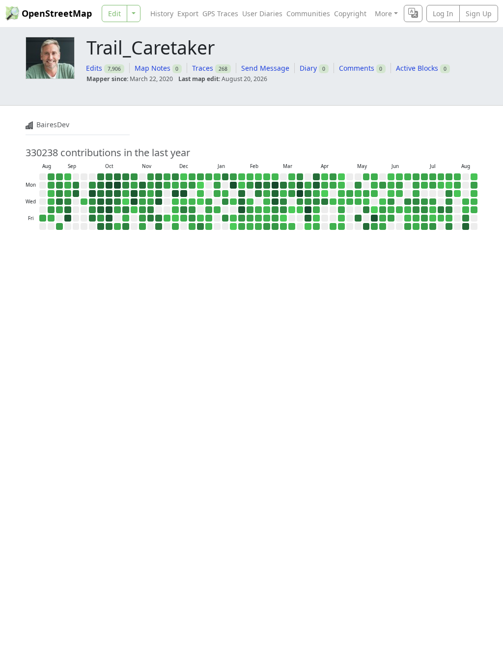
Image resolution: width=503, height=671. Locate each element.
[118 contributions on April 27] (341, 185)
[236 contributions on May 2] (341, 226)
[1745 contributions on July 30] (449, 209)
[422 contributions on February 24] (266, 193)
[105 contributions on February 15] (258, 176)
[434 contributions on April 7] (316, 193)
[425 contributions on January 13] (217, 193)
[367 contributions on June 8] (391, 185)
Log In (443, 13)
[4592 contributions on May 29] (374, 218)
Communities (308, 13)
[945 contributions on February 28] (266, 226)
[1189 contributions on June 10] (391, 201)
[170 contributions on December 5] (167, 218)
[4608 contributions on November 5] (134, 201)
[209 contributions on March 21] (291, 226)
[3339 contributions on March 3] (275, 193)
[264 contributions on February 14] (250, 226)
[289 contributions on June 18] (399, 209)
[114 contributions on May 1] (341, 218)
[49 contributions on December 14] (183, 176)
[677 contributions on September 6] (59, 226)
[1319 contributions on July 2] (416, 209)
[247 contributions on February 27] (266, 218)
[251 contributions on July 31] (449, 218)
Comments (356, 68)
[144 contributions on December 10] (175, 201)
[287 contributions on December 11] (175, 209)
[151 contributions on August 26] (51, 193)
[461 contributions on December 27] (192, 226)
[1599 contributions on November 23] (158, 176)
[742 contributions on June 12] (391, 218)
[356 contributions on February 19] (258, 209)
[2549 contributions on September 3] (59, 201)
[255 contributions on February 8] (250, 176)
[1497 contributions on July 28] (449, 193)
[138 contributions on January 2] (200, 218)
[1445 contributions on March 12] (283, 209)
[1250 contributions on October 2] (92, 209)
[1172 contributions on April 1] (308, 201)
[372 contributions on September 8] (67, 185)
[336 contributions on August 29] (51, 218)
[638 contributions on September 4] (59, 209)
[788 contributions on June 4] (382, 209)
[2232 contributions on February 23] (266, 185)
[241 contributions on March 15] (291, 176)
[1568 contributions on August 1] (449, 226)
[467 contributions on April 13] (324, 185)
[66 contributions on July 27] (449, 185)
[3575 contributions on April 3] (308, 218)
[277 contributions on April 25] (333, 226)
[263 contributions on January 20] (225, 193)
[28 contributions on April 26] (341, 176)
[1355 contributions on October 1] (92, 201)
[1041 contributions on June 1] (382, 185)
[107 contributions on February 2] (241, 185)
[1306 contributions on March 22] (300, 176)
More (383, 13)
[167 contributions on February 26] (266, 209)
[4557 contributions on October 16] (109, 209)
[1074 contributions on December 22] (192, 185)
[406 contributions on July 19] (441, 176)
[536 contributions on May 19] (366, 193)
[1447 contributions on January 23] (225, 218)
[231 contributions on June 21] (407, 176)
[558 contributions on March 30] (308, 185)
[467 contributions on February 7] (241, 226)
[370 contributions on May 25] (374, 185)
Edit (114, 13)
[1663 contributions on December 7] (175, 176)
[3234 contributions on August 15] (465, 226)
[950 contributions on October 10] (100, 218)
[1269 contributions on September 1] (59, 185)
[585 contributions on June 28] (416, 176)
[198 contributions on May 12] (358, 193)
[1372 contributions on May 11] (358, 185)
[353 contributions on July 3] (416, 218)
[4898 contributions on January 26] (233, 185)
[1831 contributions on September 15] (76, 185)
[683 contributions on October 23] (117, 209)
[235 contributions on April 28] (341, 193)
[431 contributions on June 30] (416, 193)
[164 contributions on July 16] (432, 209)
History (161, 13)
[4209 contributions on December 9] (175, 193)
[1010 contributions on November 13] (142, 209)
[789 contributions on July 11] (424, 226)
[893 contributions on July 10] (424, 218)
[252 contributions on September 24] (84, 201)
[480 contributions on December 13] (175, 226)
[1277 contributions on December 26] (192, 218)
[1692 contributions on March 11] (283, 201)
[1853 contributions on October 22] (117, 201)
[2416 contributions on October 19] (117, 176)
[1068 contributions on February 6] (241, 218)
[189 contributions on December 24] (192, 201)
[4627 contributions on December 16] (183, 193)
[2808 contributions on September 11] (67, 209)
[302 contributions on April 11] (316, 226)
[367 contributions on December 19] (183, 218)
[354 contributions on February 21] (258, 226)
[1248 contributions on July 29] (449, 201)
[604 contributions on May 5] (349, 193)
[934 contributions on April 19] (333, 176)
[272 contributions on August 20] (474, 209)
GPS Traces (220, 13)
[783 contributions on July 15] (432, 201)
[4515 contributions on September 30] (92, 193)
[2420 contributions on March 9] (283, 185)
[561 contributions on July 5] (424, 176)
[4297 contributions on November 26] (158, 201)
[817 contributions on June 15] (399, 185)
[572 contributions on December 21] (192, 176)
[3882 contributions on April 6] (316, 185)
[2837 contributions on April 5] (316, 176)
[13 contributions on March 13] (283, 218)
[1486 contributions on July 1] (416, 201)
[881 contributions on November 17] (150, 185)
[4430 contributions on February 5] (241, 209)
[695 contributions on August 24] (51, 176)
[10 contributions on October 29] (125, 201)
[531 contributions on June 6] (382, 226)
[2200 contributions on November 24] (158, 185)
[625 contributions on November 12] (142, 201)
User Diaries (262, 13)
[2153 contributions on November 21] (150, 218)
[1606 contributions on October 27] (125, 185)
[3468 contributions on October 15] (109, 201)
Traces (202, 68)
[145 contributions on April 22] (333, 201)
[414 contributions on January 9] (208, 218)
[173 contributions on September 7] (67, 176)
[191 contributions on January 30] (233, 218)
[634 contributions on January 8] (208, 209)
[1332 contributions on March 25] (300, 201)
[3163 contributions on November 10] (142, 185)
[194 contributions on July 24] (441, 218)
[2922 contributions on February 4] (241, 201)
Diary (308, 68)
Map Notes (152, 68)
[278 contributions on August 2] (457, 176)
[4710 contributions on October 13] (109, 185)
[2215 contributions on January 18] (225, 176)
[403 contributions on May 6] (349, 201)
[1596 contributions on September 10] (67, 201)
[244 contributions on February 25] (266, 201)
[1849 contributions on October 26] (125, 176)
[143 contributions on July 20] (441, 185)
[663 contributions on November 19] (150, 201)
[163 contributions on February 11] (250, 201)
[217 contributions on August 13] (465, 209)
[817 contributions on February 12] (250, 209)
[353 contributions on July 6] (424, 185)
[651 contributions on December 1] (167, 185)
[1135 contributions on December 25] (192, 209)
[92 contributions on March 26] (300, 209)
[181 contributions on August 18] (474, 193)
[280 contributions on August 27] (51, 201)
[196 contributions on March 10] (283, 193)
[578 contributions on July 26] (449, 176)
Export (187, 13)
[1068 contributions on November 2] (134, 176)
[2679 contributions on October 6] (100, 185)
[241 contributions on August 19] (474, 201)
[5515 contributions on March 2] (275, 185)
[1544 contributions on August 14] (465, 218)
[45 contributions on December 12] (175, 218)
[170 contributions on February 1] (241, 176)
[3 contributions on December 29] (200, 185)
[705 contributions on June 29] (416, 185)
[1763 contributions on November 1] (125, 226)
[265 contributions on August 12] (465, 201)
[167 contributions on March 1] (275, 176)
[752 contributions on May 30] (374, 226)
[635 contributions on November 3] (134, 185)
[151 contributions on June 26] (407, 218)
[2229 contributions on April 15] (324, 201)
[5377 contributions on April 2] (308, 209)
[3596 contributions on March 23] (300, 185)
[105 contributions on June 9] (391, 193)
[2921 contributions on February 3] (241, 193)
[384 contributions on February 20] (258, 218)
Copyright (350, 13)
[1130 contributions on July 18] (432, 226)
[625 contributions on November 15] (142, 226)
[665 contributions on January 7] (208, 201)
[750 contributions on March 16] (291, 185)
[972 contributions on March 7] (275, 226)
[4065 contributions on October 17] (109, 218)
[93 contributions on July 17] (432, 218)
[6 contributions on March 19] (291, 209)
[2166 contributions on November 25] (158, 193)
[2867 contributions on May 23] (366, 226)
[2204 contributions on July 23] (441, 209)
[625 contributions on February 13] (250, 218)
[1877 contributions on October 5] (100, 176)
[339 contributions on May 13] (358, 201)
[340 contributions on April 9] (316, 209)
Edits (94, 68)
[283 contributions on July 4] (416, 226)
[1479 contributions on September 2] (59, 193)
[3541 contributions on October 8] (100, 201)
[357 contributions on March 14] (283, 226)
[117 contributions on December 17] (183, 201)
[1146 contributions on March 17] (291, 193)
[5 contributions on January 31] (233, 226)
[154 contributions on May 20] (366, 201)
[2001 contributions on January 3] (200, 226)
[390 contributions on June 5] (382, 218)
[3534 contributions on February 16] (258, 185)
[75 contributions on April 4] (308, 226)
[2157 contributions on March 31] (308, 193)
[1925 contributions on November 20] (150, 209)
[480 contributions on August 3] (457, 185)
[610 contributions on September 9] (67, 193)
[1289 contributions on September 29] (92, 185)
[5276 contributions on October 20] (117, 185)
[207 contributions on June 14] (399, 176)
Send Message (265, 68)
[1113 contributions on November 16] (150, 176)
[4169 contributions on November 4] (134, 193)
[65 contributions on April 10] (316, 218)
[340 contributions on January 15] (217, 209)
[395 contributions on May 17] (366, 176)
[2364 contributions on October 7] (100, 193)
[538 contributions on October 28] (125, 193)
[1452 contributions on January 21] (225, 201)
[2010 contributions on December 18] (183, 209)
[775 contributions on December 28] (200, 176)
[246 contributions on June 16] (399, 193)
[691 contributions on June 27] (407, 226)
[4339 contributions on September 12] (67, 218)
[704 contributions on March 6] (275, 218)
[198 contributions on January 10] (208, 226)
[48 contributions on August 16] (474, 176)
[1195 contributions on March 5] (275, 209)
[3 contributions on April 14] (324, 193)
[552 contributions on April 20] (333, 185)
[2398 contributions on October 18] (109, 226)
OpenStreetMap (57, 13)
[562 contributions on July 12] (432, 176)
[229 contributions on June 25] (407, 209)
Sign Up (479, 13)
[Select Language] (413, 13)
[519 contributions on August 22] (42, 218)
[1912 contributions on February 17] (258, 193)
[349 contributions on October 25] (117, 226)
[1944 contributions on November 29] (158, 226)
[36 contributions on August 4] (457, 193)
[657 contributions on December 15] (183, 185)
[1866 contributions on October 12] (109, 176)
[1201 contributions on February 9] (250, 185)
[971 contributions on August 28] (51, 209)
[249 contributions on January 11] (217, 176)
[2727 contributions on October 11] (100, 226)
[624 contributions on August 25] (51, 185)
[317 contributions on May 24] (374, 176)
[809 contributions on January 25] (233, 176)
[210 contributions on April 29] (341, 201)
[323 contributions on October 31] (125, 218)
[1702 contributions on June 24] (407, 201)
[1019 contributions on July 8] (424, 201)
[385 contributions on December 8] (175, 185)
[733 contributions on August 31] (59, 176)
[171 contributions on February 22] (266, 176)
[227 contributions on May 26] (374, 193)
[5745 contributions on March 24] (300, 193)
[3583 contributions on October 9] (100, 209)
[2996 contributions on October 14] (109, 193)
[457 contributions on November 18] (150, 193)
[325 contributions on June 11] (391, 209)
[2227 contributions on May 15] (358, 218)
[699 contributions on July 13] (432, 185)
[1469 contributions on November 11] (142, 193)
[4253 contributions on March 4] (275, 201)
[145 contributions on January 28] (233, 201)
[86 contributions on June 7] (391, 176)
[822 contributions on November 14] (142, 218)
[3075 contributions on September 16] (76, 193)
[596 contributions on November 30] (167, 176)
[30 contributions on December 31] (200, 201)
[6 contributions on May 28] (374, 209)
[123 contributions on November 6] (134, 209)
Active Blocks (417, 68)
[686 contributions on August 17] (474, 185)
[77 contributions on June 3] (382, 201)
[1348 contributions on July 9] (424, 209)
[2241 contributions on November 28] (158, 218)
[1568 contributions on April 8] (316, 201)
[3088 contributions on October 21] (117, 193)
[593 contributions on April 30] (341, 209)
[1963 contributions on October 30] (125, 209)
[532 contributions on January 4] (208, 176)
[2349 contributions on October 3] (92, 218)
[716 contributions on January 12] (217, 185)
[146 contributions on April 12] (324, 176)
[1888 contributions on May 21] (366, 209)
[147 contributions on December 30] (200, 193)
